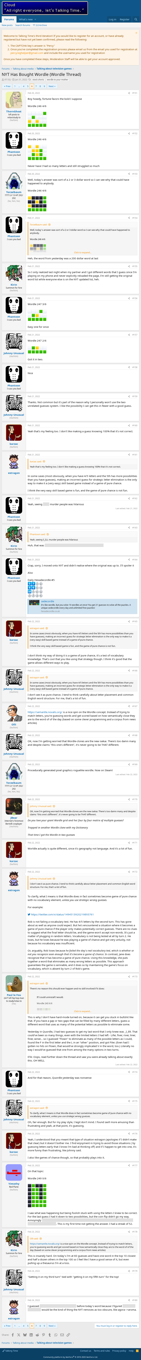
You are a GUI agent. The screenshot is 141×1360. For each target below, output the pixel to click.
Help (131, 1350)
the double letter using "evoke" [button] (58, 1306)
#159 (134, 396)
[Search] (136, 19)
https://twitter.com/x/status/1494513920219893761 (62, 914)
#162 (134, 498)
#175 (134, 1101)
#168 (134, 735)
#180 (134, 1300)
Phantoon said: (37, 534)
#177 (134, 1165)
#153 (134, 173)
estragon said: (37, 628)
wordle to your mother (57, 79)
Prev (8, 86)
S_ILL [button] (46, 504)
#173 (134, 976)
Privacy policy (119, 1350)
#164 (134, 559)
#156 (134, 298)
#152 (134, 133)
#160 (134, 425)
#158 (134, 367)
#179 (134, 1270)
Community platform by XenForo (70, 1357)
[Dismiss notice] (135, 33)
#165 (134, 621)
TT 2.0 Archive (40, 25)
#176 (134, 1133)
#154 (134, 217)
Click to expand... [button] (82, 252)
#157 (134, 334)
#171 (134, 842)
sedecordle (47, 601)
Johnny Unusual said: (41, 806)
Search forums (22, 25)
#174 (134, 1072)
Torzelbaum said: (38, 224)
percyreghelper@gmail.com (26, 53)
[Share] (129, 93)
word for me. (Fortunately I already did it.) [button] (74, 545)
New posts (7, 25)
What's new (26, 19)
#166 (134, 670)
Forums (9, 19)
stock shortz (38, 79)
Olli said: (34, 1238)
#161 (134, 454)
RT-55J (7, 79)
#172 (134, 871)
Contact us (85, 1350)
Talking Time (11, 1350)
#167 (134, 706)
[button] (35, 19)
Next (51, 86)
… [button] (19, 86)
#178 (134, 1231)
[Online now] (13, 188)
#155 (134, 266)
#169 (134, 764)
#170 (134, 799)
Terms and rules (102, 1350)
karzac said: (36, 461)
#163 (134, 527)
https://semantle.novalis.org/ (45, 712)
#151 (134, 93)
